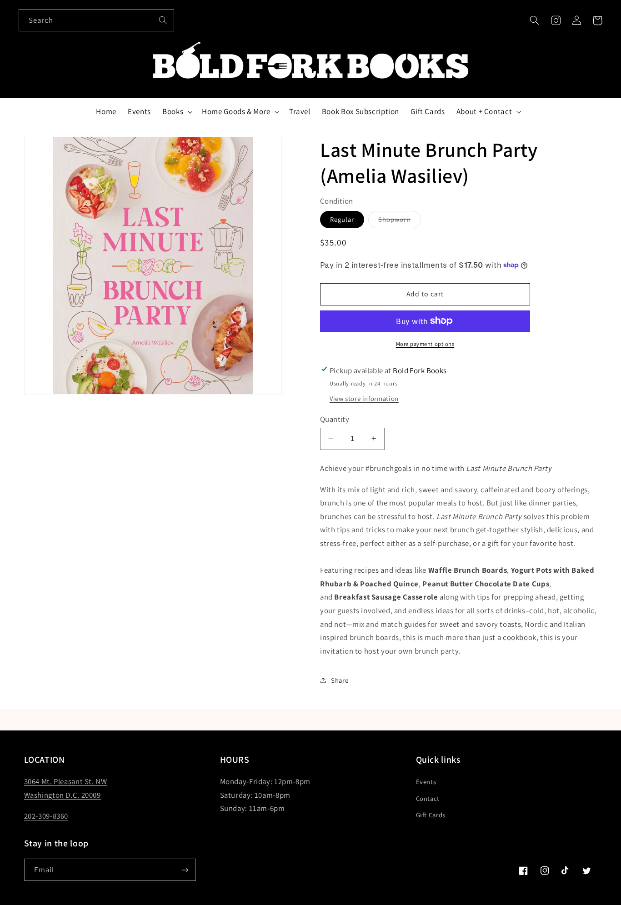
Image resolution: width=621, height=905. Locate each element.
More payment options (425, 343)
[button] (534, 20)
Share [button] (339, 679)
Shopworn (399, 221)
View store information (364, 398)
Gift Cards (431, 814)
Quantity (334, 419)
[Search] (162, 20)
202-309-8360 (46, 816)
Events (426, 781)
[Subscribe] (184, 870)
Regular (342, 219)
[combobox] (96, 20)
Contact (428, 798)
